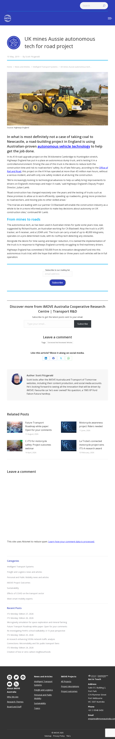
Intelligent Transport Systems (20, 566)
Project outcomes (69, 691)
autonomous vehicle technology (64, 146)
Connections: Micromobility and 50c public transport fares (33, 643)
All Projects (66, 681)
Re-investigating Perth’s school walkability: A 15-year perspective (36, 630)
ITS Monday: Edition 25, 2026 (20, 635)
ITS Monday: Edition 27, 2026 (20, 613)
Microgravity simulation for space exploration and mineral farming (37, 622)
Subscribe (82, 323)
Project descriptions (70, 686)
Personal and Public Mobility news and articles (28, 577)
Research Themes (15, 701)
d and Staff (16, 706)
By (31, 56)
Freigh (37, 690)
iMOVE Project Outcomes (18, 582)
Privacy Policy (59, 736)
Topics (37, 708)
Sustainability (13, 588)
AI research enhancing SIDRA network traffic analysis (31, 639)
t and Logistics (46, 690)
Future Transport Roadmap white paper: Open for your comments (38, 426)
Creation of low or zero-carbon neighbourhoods (29, 652)
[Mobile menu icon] (110, 18)
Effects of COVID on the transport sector (25, 593)
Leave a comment (57, 337)
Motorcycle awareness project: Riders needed (91, 424)
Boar (9, 706)
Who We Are (12, 696)
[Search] (104, 5)
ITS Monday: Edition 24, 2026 (20, 647)
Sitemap (47, 736)
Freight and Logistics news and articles (24, 572)
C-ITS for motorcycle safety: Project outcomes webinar (38, 445)
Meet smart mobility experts (20, 598)
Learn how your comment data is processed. (71, 541)
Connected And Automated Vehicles (60, 342)
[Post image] (14, 427)
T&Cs (68, 736)
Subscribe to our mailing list (57, 270)
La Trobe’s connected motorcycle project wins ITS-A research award (91, 445)
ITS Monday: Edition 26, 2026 (20, 618)
